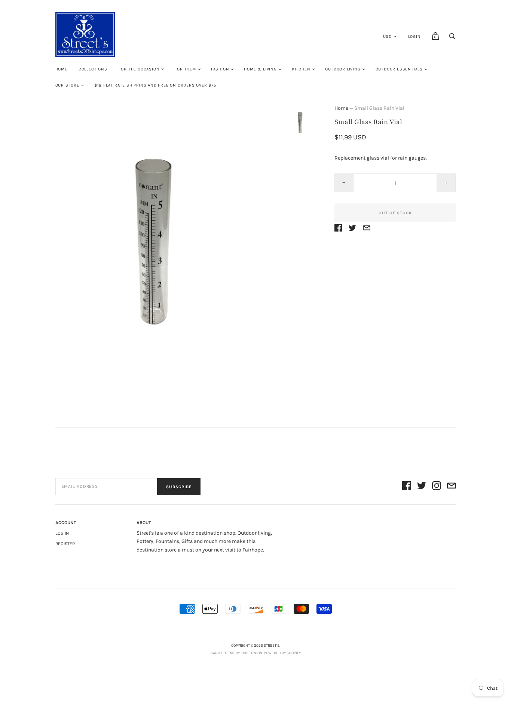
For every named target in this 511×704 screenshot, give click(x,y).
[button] (301, 123)
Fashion (220, 69)
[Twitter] (421, 487)
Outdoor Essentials (399, 69)
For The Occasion (139, 69)
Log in (62, 533)
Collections (93, 69)
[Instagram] (436, 487)
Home (61, 69)
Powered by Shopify (282, 653)
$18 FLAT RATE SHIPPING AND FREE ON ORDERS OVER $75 (155, 85)
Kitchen (301, 69)
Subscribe (179, 486)
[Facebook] (406, 487)
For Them (185, 69)
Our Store (67, 85)
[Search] (452, 38)
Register (65, 543)
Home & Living (260, 69)
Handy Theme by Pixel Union (236, 653)
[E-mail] (451, 487)
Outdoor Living (342, 69)
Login (414, 36)
